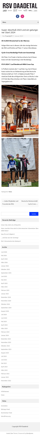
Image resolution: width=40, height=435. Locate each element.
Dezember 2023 (6, 339)
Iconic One (9, 433)
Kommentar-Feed (6, 413)
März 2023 (4, 370)
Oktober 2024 (5, 304)
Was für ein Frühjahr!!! (8, 234)
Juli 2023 (4, 356)
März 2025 (4, 287)
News (10, 192)
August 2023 (5, 353)
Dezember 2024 (6, 297)
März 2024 (4, 328)
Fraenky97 (8, 36)
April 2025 (4, 283)
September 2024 (6, 307)
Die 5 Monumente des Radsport (11, 241)
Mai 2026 (4, 255)
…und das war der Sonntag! (9, 237)
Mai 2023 (4, 363)
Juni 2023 (4, 360)
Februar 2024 (5, 332)
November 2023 (6, 342)
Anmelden (4, 406)
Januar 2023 (5, 377)
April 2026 (4, 259)
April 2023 (4, 367)
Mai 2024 (4, 321)
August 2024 (5, 311)
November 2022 (6, 380)
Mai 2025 (4, 280)
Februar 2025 (5, 290)
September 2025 (6, 273)
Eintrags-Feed (5, 409)
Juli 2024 (4, 314)
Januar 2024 (5, 335)
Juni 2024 (4, 318)
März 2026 (4, 262)
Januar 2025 (5, 294)
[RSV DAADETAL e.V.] (20, 12)
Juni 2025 (4, 276)
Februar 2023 (5, 373)
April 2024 (4, 325)
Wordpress (29, 433)
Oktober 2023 (5, 346)
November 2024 (6, 301)
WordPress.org (6, 416)
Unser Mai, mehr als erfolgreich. (11, 225)
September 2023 (6, 349)
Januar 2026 (5, 266)
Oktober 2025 (5, 269)
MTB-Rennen (5, 391)
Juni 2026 (4, 252)
